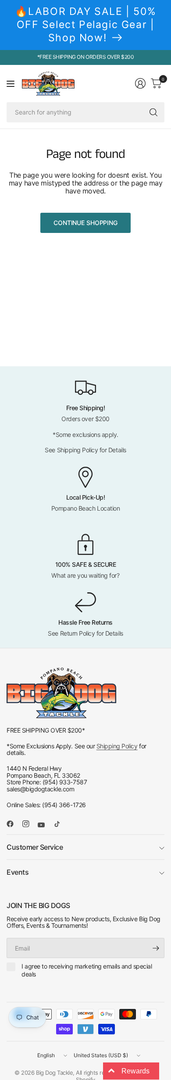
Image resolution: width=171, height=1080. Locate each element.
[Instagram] (29, 824)
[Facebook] (14, 824)
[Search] (153, 112)
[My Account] (140, 83)
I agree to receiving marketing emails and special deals (86, 970)
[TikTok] (60, 824)
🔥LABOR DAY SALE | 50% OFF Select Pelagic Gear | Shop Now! (86, 24)
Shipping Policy (117, 746)
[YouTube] (45, 825)
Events (17, 872)
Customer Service (35, 847)
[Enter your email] (155, 948)
